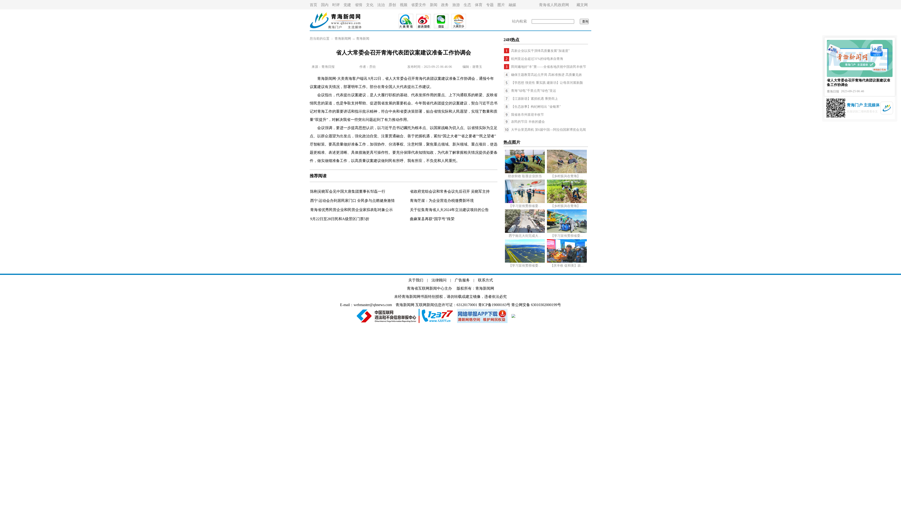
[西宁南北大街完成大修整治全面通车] (525, 232)
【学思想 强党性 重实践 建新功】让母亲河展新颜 (547, 82)
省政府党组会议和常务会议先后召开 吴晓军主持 (450, 191)
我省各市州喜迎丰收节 (527, 114)
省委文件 (418, 5)
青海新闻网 (343, 38)
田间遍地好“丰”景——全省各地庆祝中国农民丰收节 (548, 67)
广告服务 (462, 280)
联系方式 (485, 280)
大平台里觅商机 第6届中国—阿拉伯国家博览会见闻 (548, 129)
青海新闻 (362, 38)
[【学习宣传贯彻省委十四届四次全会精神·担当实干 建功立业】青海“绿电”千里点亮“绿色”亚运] (525, 261)
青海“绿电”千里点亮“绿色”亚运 (533, 90)
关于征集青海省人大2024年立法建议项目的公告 (449, 210)
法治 (381, 5)
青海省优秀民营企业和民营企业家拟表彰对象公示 (351, 210)
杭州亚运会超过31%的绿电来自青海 (537, 59)
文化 (370, 5)
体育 (478, 5)
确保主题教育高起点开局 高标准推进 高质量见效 (546, 75)
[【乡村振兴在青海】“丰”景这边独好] (567, 172)
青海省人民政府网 (554, 5)
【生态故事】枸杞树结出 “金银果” (536, 106)
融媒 (512, 5)
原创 (392, 5)
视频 (403, 5)
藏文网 (582, 5)
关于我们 (415, 280)
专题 (490, 5)
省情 (358, 5)
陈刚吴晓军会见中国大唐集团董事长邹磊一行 (347, 191)
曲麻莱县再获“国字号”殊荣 (432, 219)
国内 (324, 5)
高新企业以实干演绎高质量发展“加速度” (540, 51)
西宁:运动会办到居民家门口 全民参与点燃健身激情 (352, 201)
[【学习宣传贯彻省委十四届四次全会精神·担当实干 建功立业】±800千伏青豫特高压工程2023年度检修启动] (567, 232)
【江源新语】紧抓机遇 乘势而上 (534, 98)
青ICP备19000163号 (494, 305)
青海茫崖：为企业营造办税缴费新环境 (442, 201)
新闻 (433, 5)
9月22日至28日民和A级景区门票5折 (339, 219)
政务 (445, 5)
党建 (347, 5)
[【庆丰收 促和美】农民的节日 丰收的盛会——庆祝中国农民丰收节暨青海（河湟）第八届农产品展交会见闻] (567, 261)
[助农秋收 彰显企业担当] (525, 172)
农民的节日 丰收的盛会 (528, 121)
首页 (313, 5)
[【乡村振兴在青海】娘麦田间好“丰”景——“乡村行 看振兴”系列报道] (567, 202)
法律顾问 (439, 280)
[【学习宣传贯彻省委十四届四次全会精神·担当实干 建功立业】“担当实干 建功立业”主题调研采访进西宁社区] (525, 202)
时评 (336, 5)
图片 (501, 5)
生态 (467, 5)
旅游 (456, 5)
